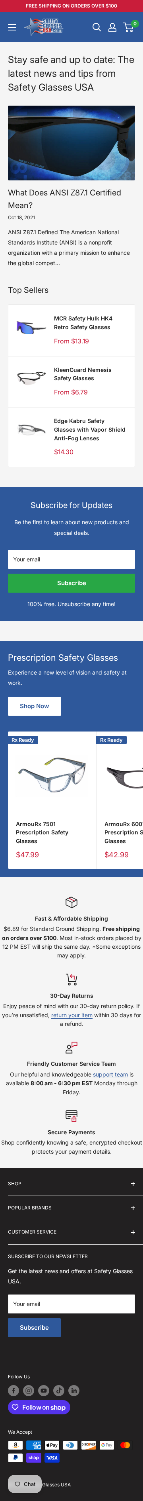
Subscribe (71, 583)
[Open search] (97, 27)
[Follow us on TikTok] (58, 1390)
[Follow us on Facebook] (13, 1390)
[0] (128, 27)
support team (110, 1074)
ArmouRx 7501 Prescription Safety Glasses (42, 832)
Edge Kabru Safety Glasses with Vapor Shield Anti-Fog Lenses (90, 429)
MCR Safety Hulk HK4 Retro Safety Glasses (83, 322)
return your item (72, 1015)
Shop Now (34, 706)
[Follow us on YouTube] (43, 1390)
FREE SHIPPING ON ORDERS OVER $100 (71, 6)
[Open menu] (12, 27)
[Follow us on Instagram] (28, 1390)
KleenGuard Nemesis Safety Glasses (83, 374)
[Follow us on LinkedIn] (73, 1390)
